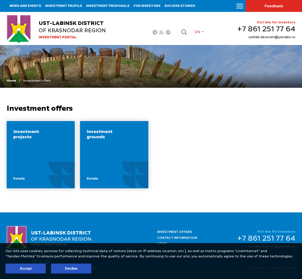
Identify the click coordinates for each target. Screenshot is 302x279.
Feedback (273, 6)
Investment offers (174, 232)
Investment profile (63, 5)
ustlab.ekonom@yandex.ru (271, 37)
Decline (71, 268)
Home (11, 80)
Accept (26, 268)
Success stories (179, 5)
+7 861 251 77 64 (266, 29)
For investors (147, 5)
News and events (25, 5)
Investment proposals (108, 5)
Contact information (177, 238)
